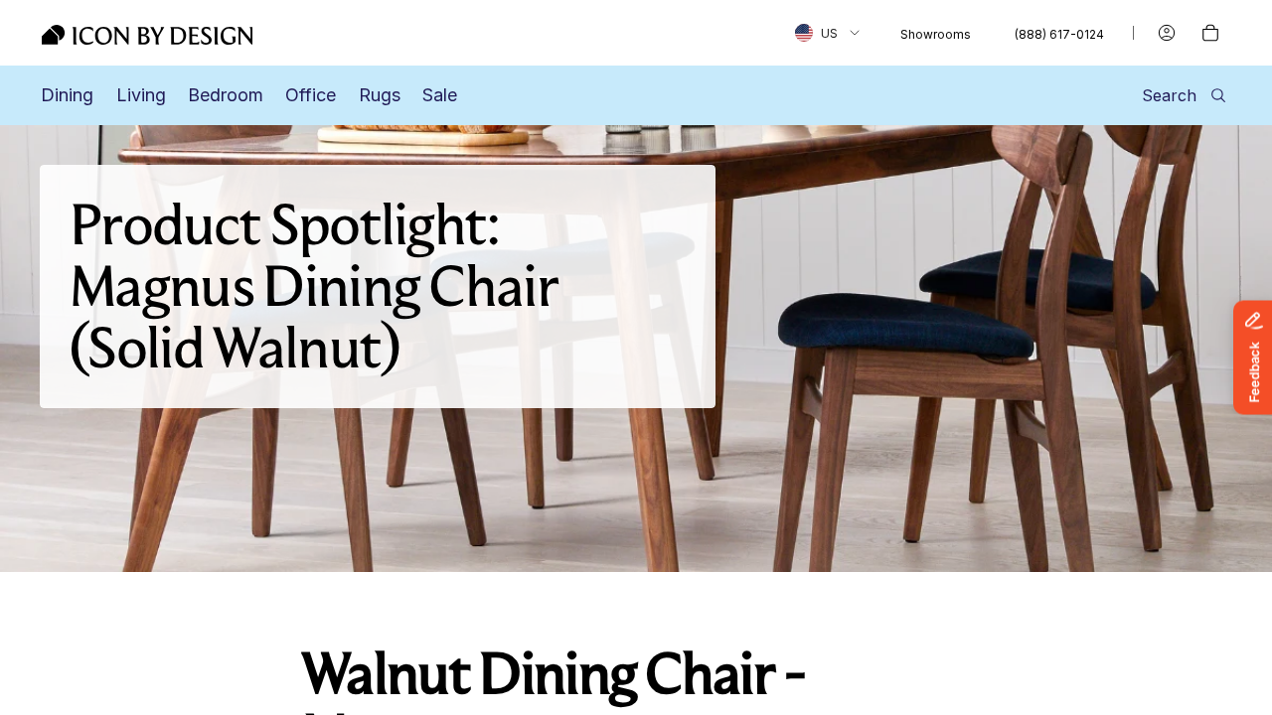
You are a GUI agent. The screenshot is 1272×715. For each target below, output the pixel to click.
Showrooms (935, 34)
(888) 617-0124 (1059, 34)
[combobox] (827, 33)
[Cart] (1210, 33)
